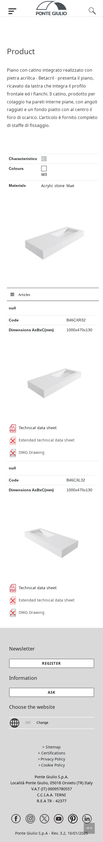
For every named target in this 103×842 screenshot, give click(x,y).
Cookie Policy (53, 765)
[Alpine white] (44, 168)
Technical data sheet (38, 427)
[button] (51, 692)
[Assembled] (44, 158)
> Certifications (51, 753)
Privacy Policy (53, 759)
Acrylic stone (53, 185)
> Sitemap (51, 747)
